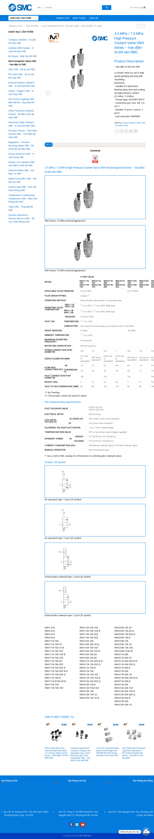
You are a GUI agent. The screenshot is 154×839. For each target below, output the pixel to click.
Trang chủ (62, 18)
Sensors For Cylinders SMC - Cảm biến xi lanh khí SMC (22, 164)
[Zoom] (48, 93)
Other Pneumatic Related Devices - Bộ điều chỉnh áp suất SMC (21, 114)
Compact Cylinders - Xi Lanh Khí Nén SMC (22, 41)
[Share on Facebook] (117, 131)
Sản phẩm (32, 26)
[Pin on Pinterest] (131, 131)
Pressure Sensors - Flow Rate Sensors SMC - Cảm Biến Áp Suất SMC (22, 134)
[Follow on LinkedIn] (77, 824)
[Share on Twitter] (121, 131)
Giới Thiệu (79, 18)
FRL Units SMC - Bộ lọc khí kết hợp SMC (21, 76)
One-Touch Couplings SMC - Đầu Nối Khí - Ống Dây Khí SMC (21, 102)
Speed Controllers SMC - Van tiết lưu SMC (22, 180)
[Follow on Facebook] (71, 824)
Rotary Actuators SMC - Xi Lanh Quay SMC (21, 155)
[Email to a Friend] (126, 131)
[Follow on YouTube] (82, 824)
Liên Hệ (93, 18)
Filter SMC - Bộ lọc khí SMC (21, 69)
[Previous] (45, 744)
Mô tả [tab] (48, 144)
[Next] (145, 744)
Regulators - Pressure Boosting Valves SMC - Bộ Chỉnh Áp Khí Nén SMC (21, 145)
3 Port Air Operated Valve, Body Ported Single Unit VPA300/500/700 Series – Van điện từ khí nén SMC (107, 752)
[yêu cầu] (146, 832)
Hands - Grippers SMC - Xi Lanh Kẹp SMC (21, 92)
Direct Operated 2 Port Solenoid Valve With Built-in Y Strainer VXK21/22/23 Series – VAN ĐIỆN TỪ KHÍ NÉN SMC (56, 753)
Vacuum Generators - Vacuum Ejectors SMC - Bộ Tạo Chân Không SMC (21, 218)
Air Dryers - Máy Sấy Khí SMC (22, 56)
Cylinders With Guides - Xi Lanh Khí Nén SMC (20, 49)
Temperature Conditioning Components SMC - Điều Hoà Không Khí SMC (22, 198)
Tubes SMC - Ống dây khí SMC (20, 208)
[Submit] (106, 7)
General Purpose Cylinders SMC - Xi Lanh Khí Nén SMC (21, 84)
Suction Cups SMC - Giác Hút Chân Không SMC (22, 188)
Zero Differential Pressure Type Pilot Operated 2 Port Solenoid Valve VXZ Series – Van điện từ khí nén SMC (134, 753)
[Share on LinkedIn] (136, 131)
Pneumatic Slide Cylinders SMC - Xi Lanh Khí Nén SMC (21, 124)
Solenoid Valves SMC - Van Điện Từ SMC (21, 172)
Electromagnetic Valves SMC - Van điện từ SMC (72, 26)
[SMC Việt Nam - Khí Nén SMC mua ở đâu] (20, 7)
